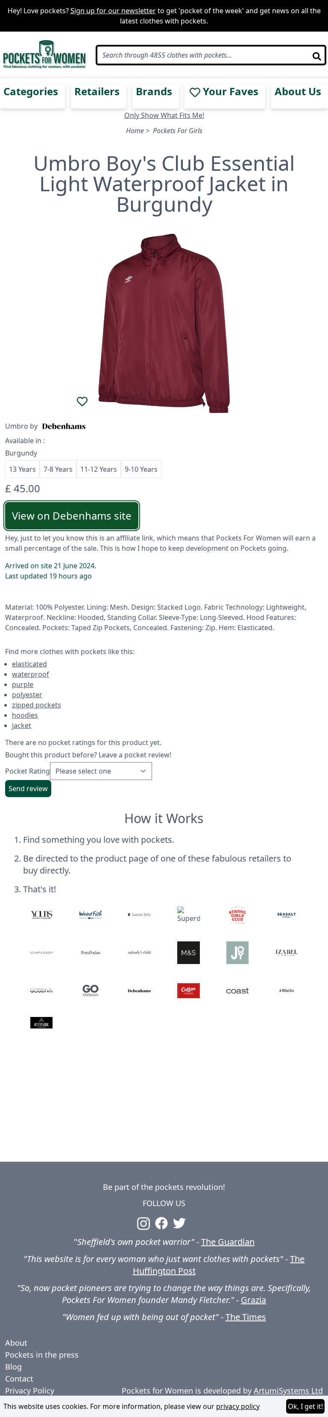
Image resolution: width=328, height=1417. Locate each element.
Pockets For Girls (177, 130)
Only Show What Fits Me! (164, 115)
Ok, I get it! (305, 1406)
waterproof (30, 674)
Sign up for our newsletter (113, 10)
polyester (27, 694)
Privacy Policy (29, 1390)
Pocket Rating (27, 771)
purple (22, 684)
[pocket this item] (82, 401)
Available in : (25, 440)
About (16, 1343)
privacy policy (238, 1406)
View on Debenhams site (72, 515)
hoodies (25, 715)
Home (135, 130)
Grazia (253, 1300)
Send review (28, 788)
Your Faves (230, 91)
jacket (21, 725)
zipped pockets (36, 705)
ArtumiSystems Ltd (288, 1390)
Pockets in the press (42, 1355)
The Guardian (228, 1242)
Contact (19, 1378)
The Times (246, 1317)
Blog (13, 1366)
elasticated (29, 664)
